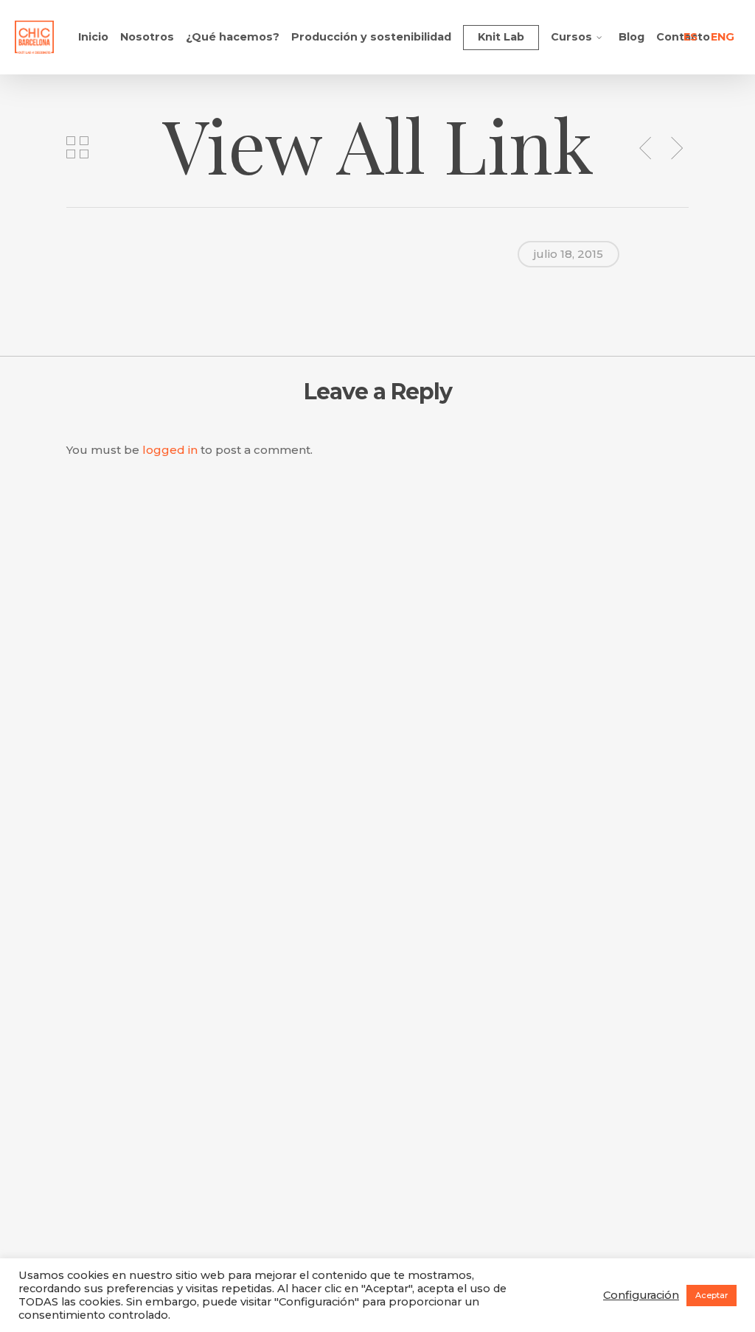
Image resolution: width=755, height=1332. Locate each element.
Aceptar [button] (711, 1295)
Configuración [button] (641, 1295)
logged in (170, 450)
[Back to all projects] (77, 147)
